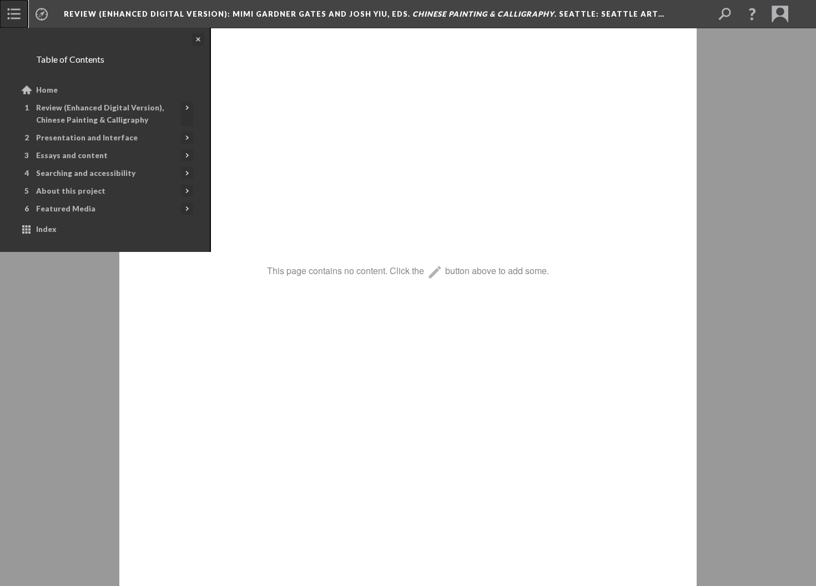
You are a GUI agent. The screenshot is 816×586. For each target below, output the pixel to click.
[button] (752, 14)
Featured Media (65, 208)
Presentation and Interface (87, 137)
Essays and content (72, 155)
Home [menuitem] (47, 89)
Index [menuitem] (46, 229)
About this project (70, 190)
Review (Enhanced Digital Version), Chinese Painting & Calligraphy (100, 113)
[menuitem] (14, 14)
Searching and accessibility (85, 173)
